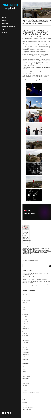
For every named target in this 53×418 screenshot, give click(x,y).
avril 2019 (24, 298)
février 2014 (25, 335)
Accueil (4, 17)
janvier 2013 (25, 349)
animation (24, 369)
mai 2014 (24, 333)
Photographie (5, 23)
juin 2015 (24, 326)
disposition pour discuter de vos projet (40, 80)
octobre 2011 (25, 359)
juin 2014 (24, 331)
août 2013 (24, 345)
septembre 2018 (26, 300)
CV (23, 373)
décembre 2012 (25, 352)
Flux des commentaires (27, 407)
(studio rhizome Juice (42, 40)
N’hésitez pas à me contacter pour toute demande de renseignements (26, 236)
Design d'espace (26, 376)
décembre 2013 (25, 338)
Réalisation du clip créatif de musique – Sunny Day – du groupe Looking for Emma (35, 249)
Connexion (24, 402)
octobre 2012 (25, 357)
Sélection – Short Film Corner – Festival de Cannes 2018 (34, 279)
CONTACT (4, 32)
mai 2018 (24, 302)
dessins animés (25, 378)
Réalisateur (24, 390)
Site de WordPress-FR (27, 409)
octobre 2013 (25, 342)
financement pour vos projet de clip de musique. (34, 76)
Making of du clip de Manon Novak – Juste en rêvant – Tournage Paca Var (35, 253)
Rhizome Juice (46, 67)
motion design (25, 383)
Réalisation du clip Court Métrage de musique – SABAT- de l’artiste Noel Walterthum (35, 274)
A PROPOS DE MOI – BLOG (8, 26)
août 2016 (24, 316)
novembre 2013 (25, 340)
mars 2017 (24, 309)
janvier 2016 (25, 321)
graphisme (24, 381)
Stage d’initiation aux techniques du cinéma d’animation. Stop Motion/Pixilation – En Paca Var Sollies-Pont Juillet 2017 (35, 285)
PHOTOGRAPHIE (26, 388)
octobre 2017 (25, 305)
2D (23, 366)
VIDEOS (4, 20)
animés (24, 371)
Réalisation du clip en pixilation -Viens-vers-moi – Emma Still (36, 251)
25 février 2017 (32, 23)
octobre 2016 (25, 314)
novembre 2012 (25, 354)
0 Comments (39, 23)
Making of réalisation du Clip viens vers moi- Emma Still (35, 250)
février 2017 (25, 312)
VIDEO (23, 395)
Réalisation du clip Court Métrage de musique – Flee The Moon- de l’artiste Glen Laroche (36, 282)
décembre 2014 (25, 328)
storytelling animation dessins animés (30, 392)
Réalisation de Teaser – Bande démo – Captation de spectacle (36, 277)
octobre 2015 (25, 324)
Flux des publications (27, 405)
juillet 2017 (24, 307)
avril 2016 (24, 319)
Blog (3, 29)
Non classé (25, 23)
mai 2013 (24, 347)
